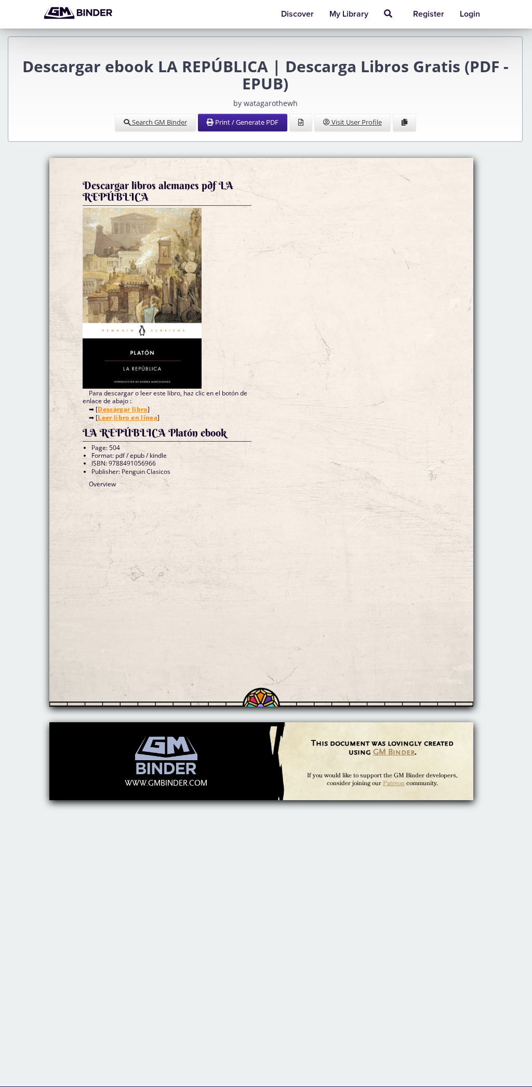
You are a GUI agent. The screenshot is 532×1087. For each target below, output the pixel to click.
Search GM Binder (158, 122)
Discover (297, 14)
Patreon (394, 783)
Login (470, 14)
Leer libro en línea (127, 417)
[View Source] (300, 122)
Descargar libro (122, 409)
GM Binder (394, 751)
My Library (348, 14)
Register (428, 14)
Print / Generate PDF (246, 122)
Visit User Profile (356, 122)
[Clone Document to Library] (404, 122)
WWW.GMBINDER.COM (166, 783)
